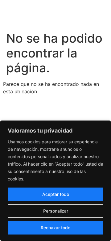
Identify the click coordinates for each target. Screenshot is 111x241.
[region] (55, 180)
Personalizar (55, 211)
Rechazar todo (55, 227)
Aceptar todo (55, 194)
